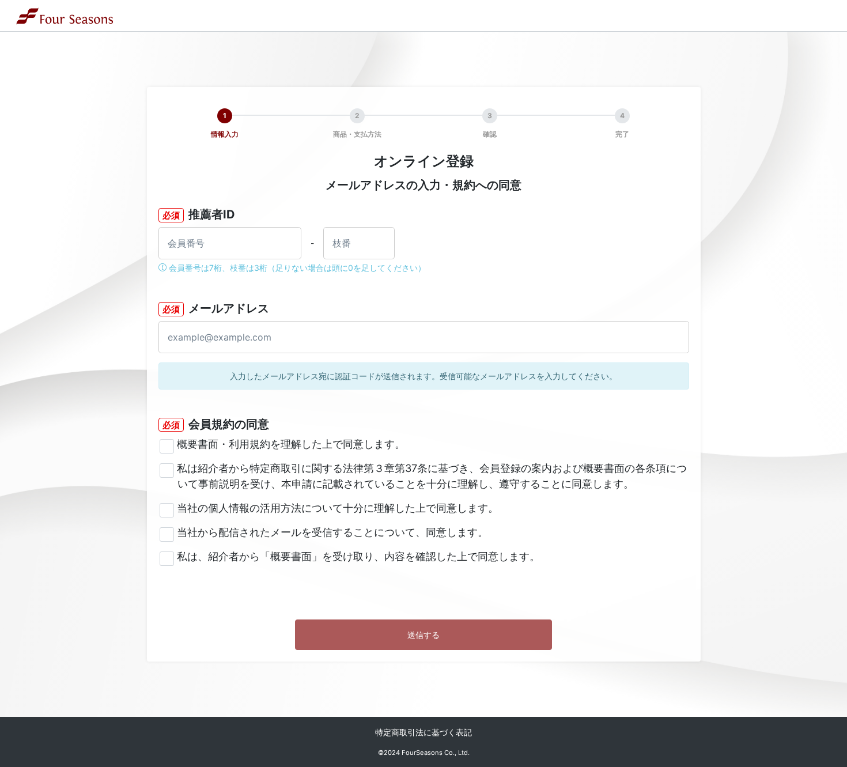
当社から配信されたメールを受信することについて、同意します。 (332, 532)
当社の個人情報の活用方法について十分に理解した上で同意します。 (337, 508)
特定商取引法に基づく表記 (423, 732)
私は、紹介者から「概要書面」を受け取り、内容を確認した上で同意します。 (358, 556)
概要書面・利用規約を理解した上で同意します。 (291, 444)
